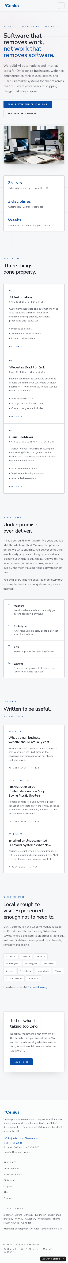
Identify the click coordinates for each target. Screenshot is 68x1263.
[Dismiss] (64, 1259)
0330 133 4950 (12, 1143)
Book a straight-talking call (28, 104)
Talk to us (21, 1061)
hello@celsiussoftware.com (20, 1138)
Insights (7, 1186)
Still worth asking (37, 987)
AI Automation (11, 1168)
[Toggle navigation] (61, 5)
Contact (7, 1198)
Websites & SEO (12, 1174)
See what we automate (22, 113)
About (6, 1192)
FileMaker (8, 1180)
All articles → (13, 716)
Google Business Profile (16, 1152)
